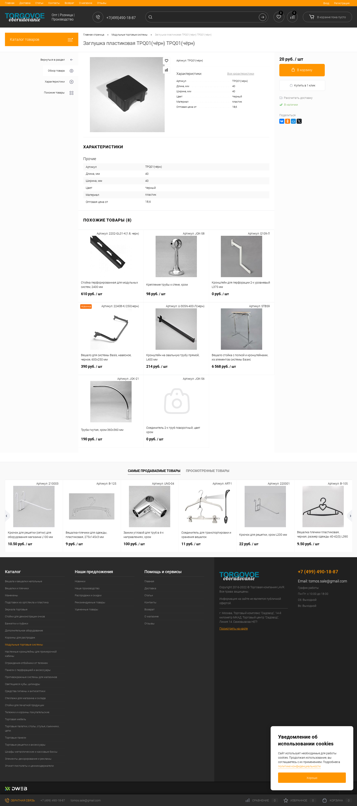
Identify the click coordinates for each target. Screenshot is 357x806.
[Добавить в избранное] (166, 61)
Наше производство (87, 588)
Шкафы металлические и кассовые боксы (31, 751)
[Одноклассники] (287, 121)
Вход (326, 3)
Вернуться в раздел (52, 59)
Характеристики (55, 81)
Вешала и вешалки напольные (23, 581)
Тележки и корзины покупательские (27, 712)
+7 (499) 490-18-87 (52, 800)
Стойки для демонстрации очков (25, 616)
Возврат (69, 3)
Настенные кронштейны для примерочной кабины (31, 653)
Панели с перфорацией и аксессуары (28, 670)
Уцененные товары (86, 609)
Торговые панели (15, 737)
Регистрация (342, 3)
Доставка (24, 3)
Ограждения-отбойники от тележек (26, 663)
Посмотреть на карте (233, 628)
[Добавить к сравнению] (166, 70)
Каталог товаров (24, 39)
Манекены (11, 595)
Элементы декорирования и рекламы (28, 758)
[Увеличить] (127, 94)
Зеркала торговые (16, 609)
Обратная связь (22, 800)
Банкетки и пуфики (16, 623)
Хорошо (312, 778)
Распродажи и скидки (88, 595)
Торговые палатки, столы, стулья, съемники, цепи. (32, 728)
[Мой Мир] (293, 121)
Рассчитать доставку (298, 97)
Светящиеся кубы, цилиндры (22, 684)
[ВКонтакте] (281, 121)
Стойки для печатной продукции (24, 705)
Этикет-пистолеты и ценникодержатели (29, 765)
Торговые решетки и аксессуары (25, 744)
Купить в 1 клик (304, 85)
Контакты (54, 3)
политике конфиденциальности (299, 766)
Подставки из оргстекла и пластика (27, 602)
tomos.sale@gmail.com (328, 581)
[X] (299, 121)
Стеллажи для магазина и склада (25, 698)
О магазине (85, 3)
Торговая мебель (15, 719)
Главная (9, 3)
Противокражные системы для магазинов (31, 677)
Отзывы (101, 3)
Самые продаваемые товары (154, 471)
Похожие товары (54, 92)
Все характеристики (240, 73)
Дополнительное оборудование (24, 630)
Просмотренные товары (207, 471)
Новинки (80, 581)
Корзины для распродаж (20, 637)
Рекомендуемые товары (90, 602)
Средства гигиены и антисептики (25, 691)
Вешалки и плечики (17, 588)
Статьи (39, 3)
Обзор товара (56, 70)
